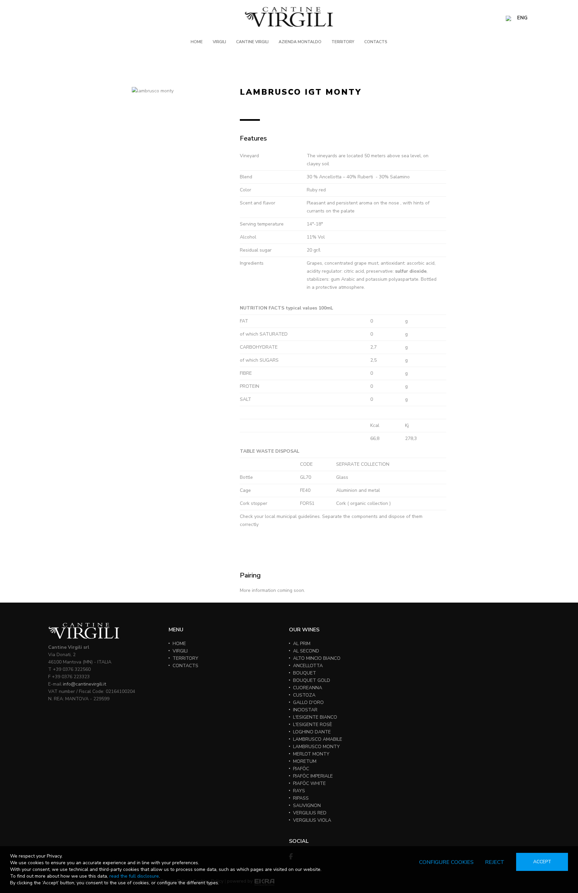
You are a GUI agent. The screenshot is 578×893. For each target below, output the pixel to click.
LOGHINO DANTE (312, 732)
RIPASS (301, 798)
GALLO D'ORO (308, 702)
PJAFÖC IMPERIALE (313, 776)
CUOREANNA (307, 688)
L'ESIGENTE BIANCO (315, 717)
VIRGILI (219, 41)
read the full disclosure (134, 876)
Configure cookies (446, 862)
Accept (542, 862)
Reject (494, 862)
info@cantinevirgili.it (84, 684)
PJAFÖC (301, 769)
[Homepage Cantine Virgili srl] (289, 17)
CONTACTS (375, 41)
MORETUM (304, 761)
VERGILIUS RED (309, 813)
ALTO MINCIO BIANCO (317, 658)
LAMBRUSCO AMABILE (317, 739)
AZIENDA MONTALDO (300, 41)
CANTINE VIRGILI (252, 41)
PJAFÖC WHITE (309, 783)
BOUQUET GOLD (311, 680)
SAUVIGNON (307, 805)
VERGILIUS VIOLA (312, 820)
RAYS (299, 791)
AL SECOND (306, 651)
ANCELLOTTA (308, 665)
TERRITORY (342, 41)
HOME (197, 41)
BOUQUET (304, 673)
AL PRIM (301, 643)
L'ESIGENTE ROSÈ (312, 724)
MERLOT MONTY (311, 754)
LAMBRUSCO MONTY (316, 746)
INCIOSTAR (305, 710)
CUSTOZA (304, 695)
